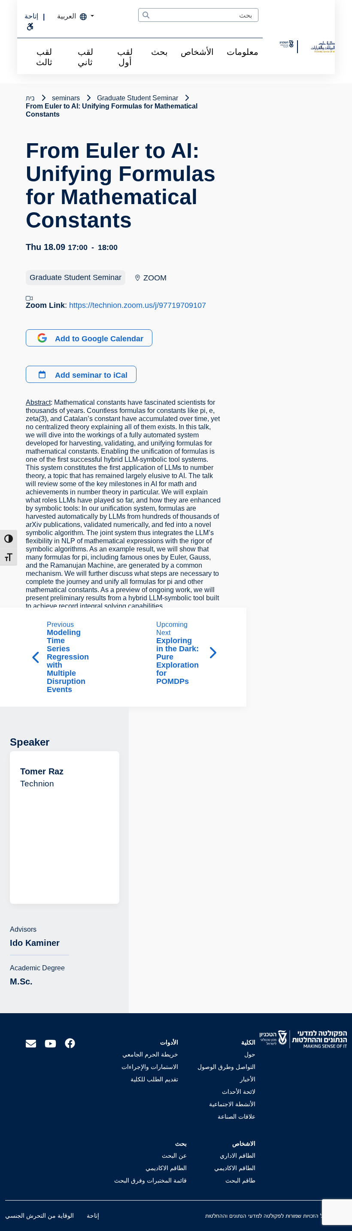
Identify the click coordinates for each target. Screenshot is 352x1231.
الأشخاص (197, 52)
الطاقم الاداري (237, 1155)
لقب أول (125, 57)
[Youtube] (50, 1043)
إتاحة (93, 1215)
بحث (159, 52)
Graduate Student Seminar (75, 277)
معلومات (242, 52)
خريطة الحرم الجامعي (150, 1054)
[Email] (31, 1043)
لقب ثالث (44, 57)
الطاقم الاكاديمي (234, 1168)
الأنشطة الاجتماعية (232, 1104)
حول (249, 1054)
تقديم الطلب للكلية (154, 1079)
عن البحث (174, 1155)
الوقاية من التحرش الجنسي (39, 1215)
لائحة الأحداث (238, 1091)
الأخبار (247, 1079)
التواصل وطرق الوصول (226, 1066)
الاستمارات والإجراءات (149, 1066)
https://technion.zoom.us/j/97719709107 (137, 305)
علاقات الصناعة (236, 1116)
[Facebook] (70, 1042)
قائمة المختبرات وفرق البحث (150, 1180)
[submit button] (146, 15)
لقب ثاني (85, 57)
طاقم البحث (240, 1180)
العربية (67, 16)
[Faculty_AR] (322, 46)
